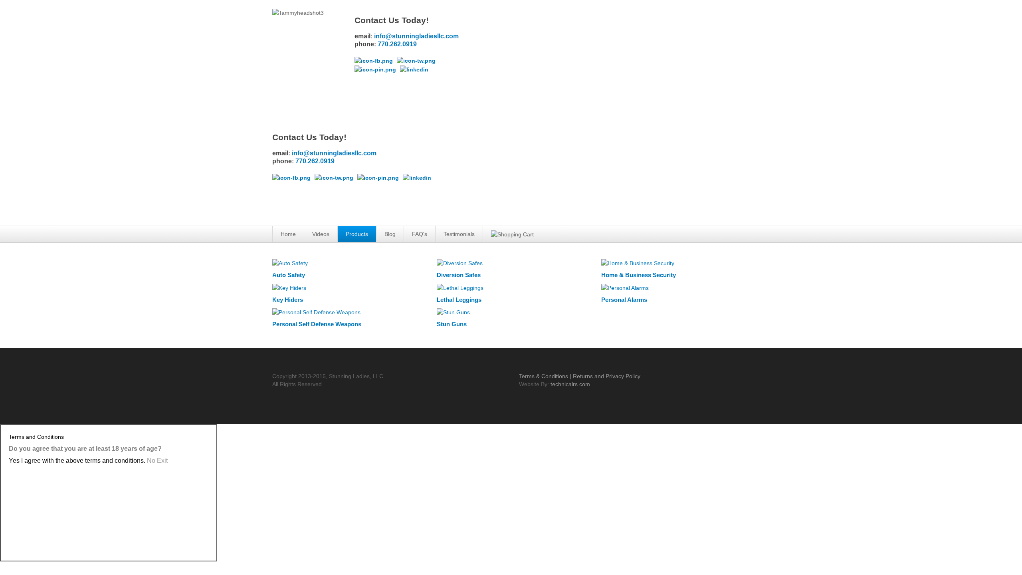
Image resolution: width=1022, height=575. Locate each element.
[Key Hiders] (289, 287)
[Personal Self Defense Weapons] (316, 312)
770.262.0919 (397, 44)
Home (288, 234)
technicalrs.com (570, 384)
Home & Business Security (638, 275)
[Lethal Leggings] (460, 287)
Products (357, 234)
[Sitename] (518, 25)
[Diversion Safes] (460, 263)
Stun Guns (452, 324)
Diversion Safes (459, 275)
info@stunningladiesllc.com (416, 36)
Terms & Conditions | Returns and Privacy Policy (579, 376)
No (157, 460)
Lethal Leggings (459, 299)
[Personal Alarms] (625, 287)
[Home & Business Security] (637, 263)
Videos (320, 234)
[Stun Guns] (453, 312)
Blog (390, 234)
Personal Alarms (624, 299)
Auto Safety (288, 275)
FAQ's (419, 234)
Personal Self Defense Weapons (316, 324)
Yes (77, 460)
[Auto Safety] (290, 263)
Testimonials (459, 234)
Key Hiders (287, 299)
